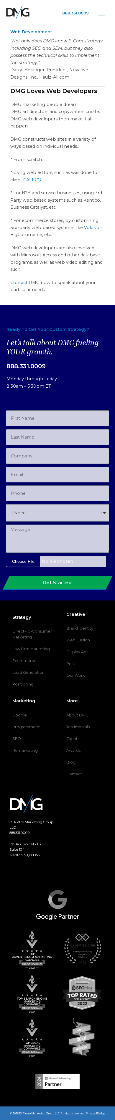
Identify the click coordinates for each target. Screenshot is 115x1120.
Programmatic (26, 726)
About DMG (77, 715)
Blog (70, 762)
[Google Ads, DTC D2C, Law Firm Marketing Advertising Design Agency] (18, 12)
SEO (16, 738)
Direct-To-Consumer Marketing (32, 634)
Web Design (78, 640)
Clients (72, 738)
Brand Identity (79, 628)
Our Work (75, 675)
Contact (18, 282)
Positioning (23, 684)
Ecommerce (24, 660)
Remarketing (25, 750)
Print (70, 663)
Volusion (93, 227)
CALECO (32, 179)
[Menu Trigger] (101, 12)
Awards (73, 750)
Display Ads (77, 651)
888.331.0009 (75, 13)
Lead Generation (28, 672)
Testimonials (78, 726)
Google (19, 715)
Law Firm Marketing (31, 648)
